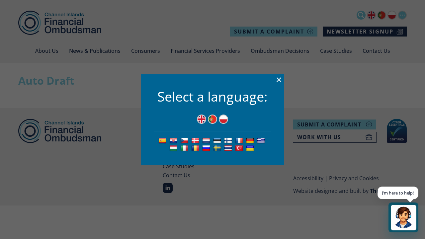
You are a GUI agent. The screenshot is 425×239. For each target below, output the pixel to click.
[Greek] (262, 140)
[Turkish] (240, 148)
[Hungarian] (174, 148)
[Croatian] (174, 140)
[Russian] (207, 148)
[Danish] (196, 140)
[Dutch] (207, 140)
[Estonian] (218, 140)
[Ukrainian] (251, 148)
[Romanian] (196, 148)
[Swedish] (218, 148)
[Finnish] (229, 140)
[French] (240, 140)
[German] (251, 140)
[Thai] (229, 148)
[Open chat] (403, 217)
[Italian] (185, 148)
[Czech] (185, 140)
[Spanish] (163, 140)
